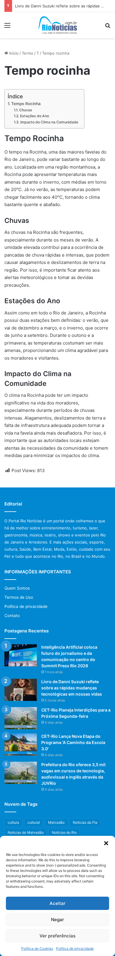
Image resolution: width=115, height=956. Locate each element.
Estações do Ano (34, 116)
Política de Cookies (37, 948)
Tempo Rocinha (26, 103)
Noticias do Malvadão (26, 832)
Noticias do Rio (64, 832)
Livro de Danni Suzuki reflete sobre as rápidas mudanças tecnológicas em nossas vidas (71, 687)
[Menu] (7, 27)
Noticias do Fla (85, 822)
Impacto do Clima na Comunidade (49, 122)
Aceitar (57, 903)
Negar (57, 919)
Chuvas (25, 110)
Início (13, 53)
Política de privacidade (75, 948)
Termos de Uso (18, 597)
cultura (13, 822)
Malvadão (56, 822)
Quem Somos (17, 588)
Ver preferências (57, 936)
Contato (12, 615)
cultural (33, 822)
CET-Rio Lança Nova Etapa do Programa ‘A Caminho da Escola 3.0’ (73, 742)
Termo (27, 53)
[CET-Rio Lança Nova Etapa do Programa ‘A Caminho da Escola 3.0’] (20, 744)
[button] (106, 843)
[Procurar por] (108, 27)
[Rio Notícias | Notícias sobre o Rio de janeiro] (57, 25)
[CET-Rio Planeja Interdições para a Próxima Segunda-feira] (20, 718)
